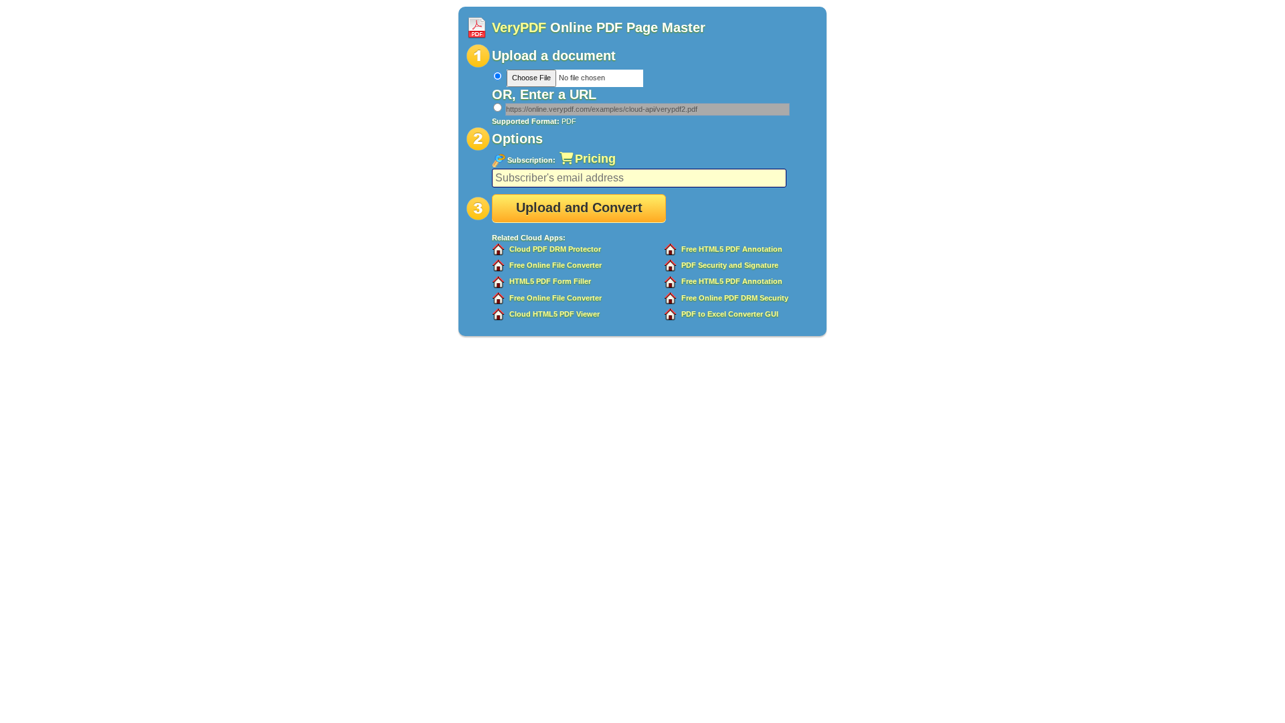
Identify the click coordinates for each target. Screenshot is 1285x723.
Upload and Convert (579, 207)
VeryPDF (519, 27)
